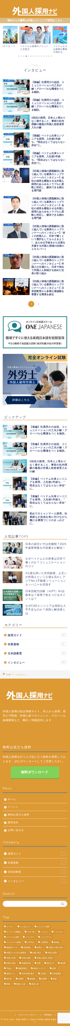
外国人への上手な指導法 (16, 953)
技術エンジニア (39, 968)
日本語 (43, 974)
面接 (55, 979)
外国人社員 (10, 958)
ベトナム (44, 932)
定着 (39, 963)
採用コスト (10, 974)
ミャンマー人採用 (13, 942)
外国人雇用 (26, 958)
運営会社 (13, 822)
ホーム (12, 799)
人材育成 (44, 942)
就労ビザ (50, 963)
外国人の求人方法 (56, 947)
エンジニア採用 (43, 927)
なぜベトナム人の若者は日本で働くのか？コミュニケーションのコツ (45, 562)
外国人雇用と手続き (45, 958)
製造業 (32, 979)
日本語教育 (36, 653)
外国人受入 (36, 953)
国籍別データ (11, 947)
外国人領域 (10, 963)
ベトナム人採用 (12, 937)
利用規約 (48, 1015)
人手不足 (30, 942)
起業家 (44, 979)
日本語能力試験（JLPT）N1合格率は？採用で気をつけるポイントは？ (45, 595)
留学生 (9, 979)
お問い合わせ (16, 830)
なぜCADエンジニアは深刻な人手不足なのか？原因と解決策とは (45, 609)
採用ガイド (36, 635)
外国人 (39, 947)
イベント (13, 807)
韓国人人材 (20, 984)
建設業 (63, 963)
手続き (9, 968)
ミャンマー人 (46, 937)
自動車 (21, 979)
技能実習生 (22, 968)
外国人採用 (52, 953)
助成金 (56, 942)
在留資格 (36, 644)
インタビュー (36, 662)
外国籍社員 (26, 963)
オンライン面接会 (13, 932)
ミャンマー (29, 937)
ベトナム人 (58, 932)
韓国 (8, 984)
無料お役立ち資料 (18, 814)
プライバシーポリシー (28, 1015)
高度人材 (35, 984)
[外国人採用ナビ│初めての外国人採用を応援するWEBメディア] (35, 14)
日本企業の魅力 (28, 974)
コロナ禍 (30, 932)
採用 (54, 968)
